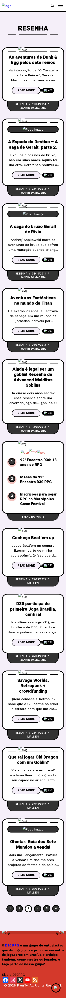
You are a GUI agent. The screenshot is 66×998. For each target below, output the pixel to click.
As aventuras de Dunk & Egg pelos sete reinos (33, 60)
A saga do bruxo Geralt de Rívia (33, 229)
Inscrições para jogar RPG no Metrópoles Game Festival (38, 499)
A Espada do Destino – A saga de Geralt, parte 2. (33, 144)
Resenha (21, 104)
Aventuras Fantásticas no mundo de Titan (33, 300)
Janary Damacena (33, 108)
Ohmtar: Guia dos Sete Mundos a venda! (33, 844)
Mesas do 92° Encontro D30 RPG (36, 479)
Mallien (33, 583)
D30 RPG (12, 945)
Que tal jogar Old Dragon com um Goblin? (33, 760)
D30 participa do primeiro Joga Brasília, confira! (33, 609)
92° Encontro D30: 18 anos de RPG (38, 462)
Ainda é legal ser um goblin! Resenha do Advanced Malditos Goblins (33, 377)
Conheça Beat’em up (33, 538)
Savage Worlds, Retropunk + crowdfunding (33, 685)
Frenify (22, 985)
